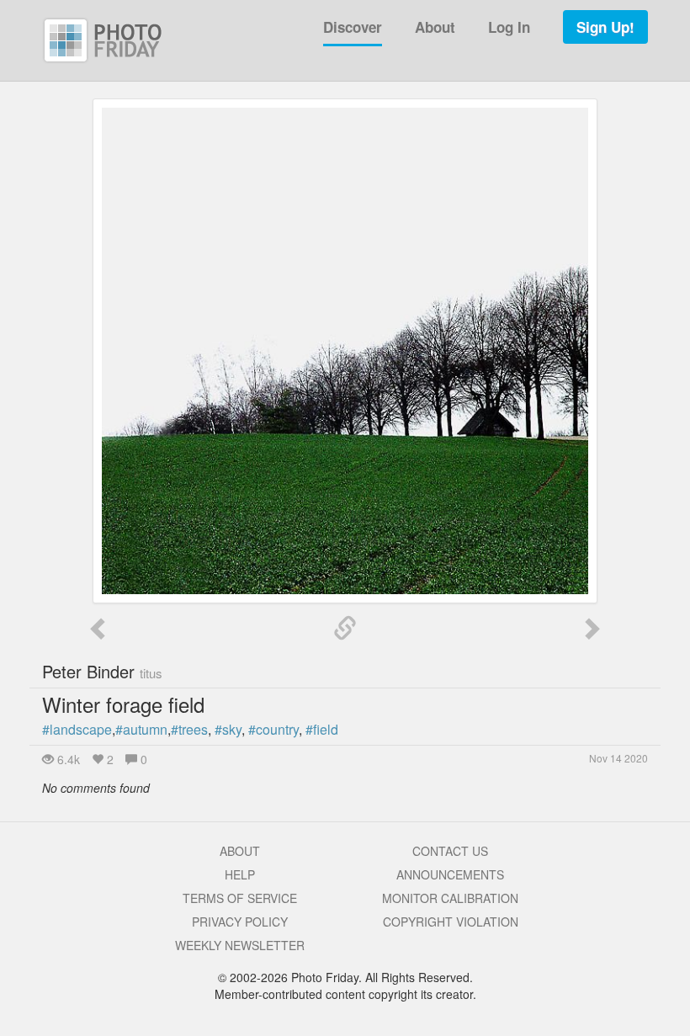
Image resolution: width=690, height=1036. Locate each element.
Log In (509, 27)
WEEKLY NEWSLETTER (240, 945)
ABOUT (240, 850)
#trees (189, 729)
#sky (228, 729)
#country (273, 729)
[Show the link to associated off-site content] (345, 629)
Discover (352, 27)
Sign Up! (605, 27)
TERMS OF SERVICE (240, 898)
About (435, 27)
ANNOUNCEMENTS (450, 874)
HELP (240, 874)
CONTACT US (450, 850)
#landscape (77, 729)
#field (321, 729)
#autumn (141, 729)
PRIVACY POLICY (240, 921)
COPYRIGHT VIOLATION (450, 921)
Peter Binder (102, 671)
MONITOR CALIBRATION (450, 898)
